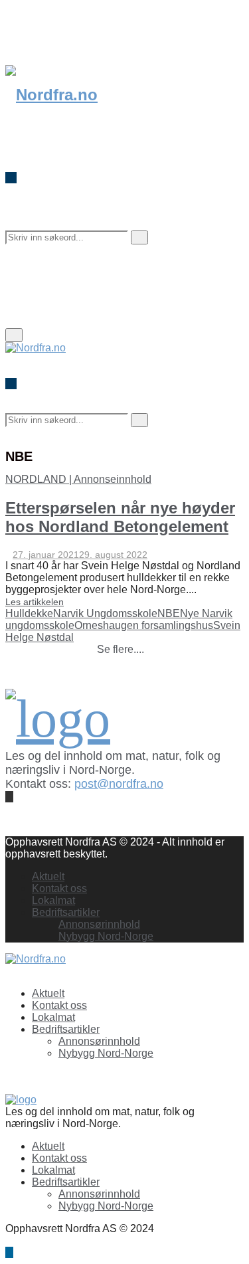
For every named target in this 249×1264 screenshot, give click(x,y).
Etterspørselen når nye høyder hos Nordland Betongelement (120, 517)
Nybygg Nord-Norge (105, 936)
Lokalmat (53, 900)
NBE (168, 613)
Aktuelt (48, 876)
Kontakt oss (59, 888)
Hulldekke (29, 613)
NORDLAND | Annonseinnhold (78, 479)
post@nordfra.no (118, 783)
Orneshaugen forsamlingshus (143, 625)
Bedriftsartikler (66, 912)
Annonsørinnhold (99, 924)
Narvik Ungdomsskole (105, 613)
